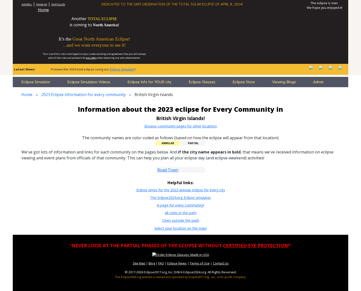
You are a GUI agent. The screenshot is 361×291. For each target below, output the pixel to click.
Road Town (167, 170)
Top (350, 279)
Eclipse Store (244, 82)
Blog (152, 263)
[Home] (313, 69)
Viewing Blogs (284, 82)
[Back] (342, 69)
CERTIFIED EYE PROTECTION (255, 245)
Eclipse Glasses (202, 82)
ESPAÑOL (27, 4)
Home (43, 10)
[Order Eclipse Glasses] (322, 69)
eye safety (91, 57)
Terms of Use (200, 263)
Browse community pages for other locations (180, 126)
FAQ (161, 263)
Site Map (139, 263)
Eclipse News (177, 263)
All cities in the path (180, 212)
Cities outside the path (180, 220)
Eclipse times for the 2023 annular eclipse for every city (180, 190)
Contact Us (221, 263)
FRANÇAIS (41, 4)
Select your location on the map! (180, 228)
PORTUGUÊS (58, 4)
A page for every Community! (180, 205)
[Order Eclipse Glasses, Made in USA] (180, 254)
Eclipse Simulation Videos (88, 82)
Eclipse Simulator (122, 69)
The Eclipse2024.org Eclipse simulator (180, 197)
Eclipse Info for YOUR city (149, 82)
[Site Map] (332, 69)
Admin (318, 82)
